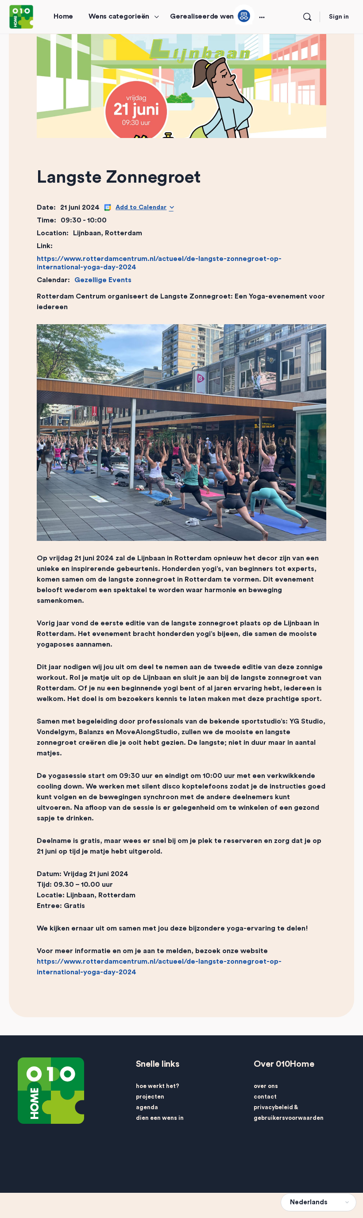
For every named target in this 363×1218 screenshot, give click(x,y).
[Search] (307, 16)
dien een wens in (160, 1118)
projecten (150, 1096)
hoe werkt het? (157, 1086)
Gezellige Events (102, 279)
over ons (266, 1086)
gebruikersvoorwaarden (289, 1118)
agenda (147, 1107)
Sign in (339, 17)
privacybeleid (273, 1107)
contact (265, 1096)
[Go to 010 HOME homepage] (21, 16)
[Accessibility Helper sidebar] (244, 15)
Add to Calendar (141, 207)
